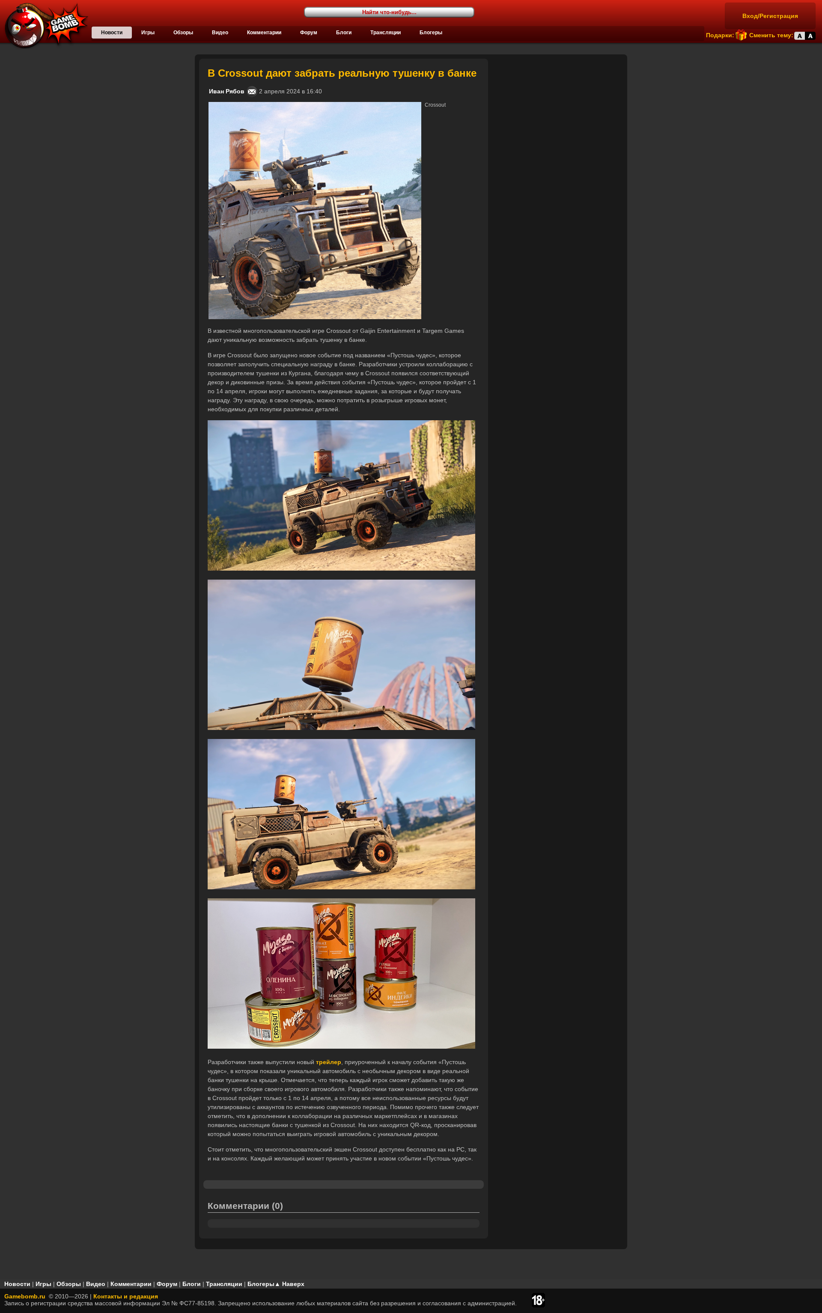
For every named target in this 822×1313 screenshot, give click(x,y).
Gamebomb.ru (24, 1296)
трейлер (328, 1062)
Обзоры (183, 33)
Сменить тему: (771, 35)
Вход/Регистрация (770, 15)
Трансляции (385, 33)
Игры (148, 33)
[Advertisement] (558, 112)
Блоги (343, 33)
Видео (220, 33)
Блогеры (431, 33)
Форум (308, 33)
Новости (111, 33)
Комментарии (264, 33)
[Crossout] (314, 105)
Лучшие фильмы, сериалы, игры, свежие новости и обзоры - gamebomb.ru (44, 25)
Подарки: (720, 35)
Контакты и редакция (125, 1296)
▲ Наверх (289, 1283)
